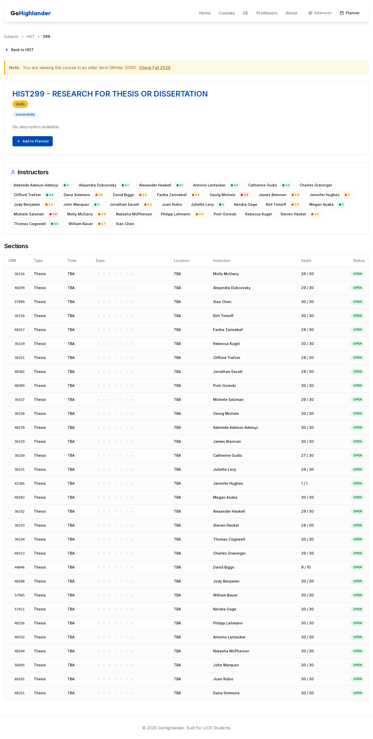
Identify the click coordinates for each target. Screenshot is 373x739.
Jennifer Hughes (228, 483)
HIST (31, 36)
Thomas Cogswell (229, 539)
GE (245, 12)
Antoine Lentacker (229, 637)
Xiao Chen (222, 302)
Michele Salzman (228, 399)
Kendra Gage (224, 609)
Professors (267, 12)
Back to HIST (22, 50)
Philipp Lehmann (228, 623)
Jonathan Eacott (228, 371)
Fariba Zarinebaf (228, 329)
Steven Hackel (226, 525)
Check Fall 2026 (155, 67)
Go (30, 13)
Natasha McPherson (231, 651)
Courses (227, 12)
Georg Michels (226, 413)
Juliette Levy (224, 469)
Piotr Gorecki (224, 385)
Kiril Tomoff (223, 315)
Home (205, 12)
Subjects (11, 36)
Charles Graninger (229, 553)
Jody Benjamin (226, 581)
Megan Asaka (225, 497)
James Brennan (227, 441)
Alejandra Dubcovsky (232, 288)
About (291, 12)
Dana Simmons (226, 693)
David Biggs (223, 567)
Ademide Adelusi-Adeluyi (235, 427)
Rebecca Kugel (226, 343)
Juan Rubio (223, 679)
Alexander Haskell (229, 511)
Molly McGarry (226, 274)
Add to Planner (36, 141)
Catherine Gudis (227, 455)
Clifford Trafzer (226, 357)
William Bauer (225, 595)
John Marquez (226, 665)
